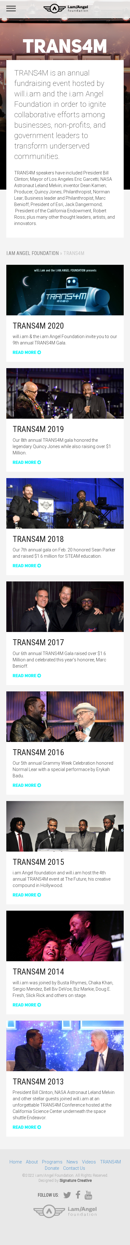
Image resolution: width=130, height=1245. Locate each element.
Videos (89, 1161)
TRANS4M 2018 (38, 539)
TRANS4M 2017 (38, 642)
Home (15, 1161)
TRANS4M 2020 (38, 326)
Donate (52, 1168)
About (32, 1161)
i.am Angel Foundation (32, 253)
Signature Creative (76, 1180)
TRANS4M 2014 (38, 971)
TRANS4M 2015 (38, 862)
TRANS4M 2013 (38, 1081)
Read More (25, 352)
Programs (52, 1161)
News (72, 1161)
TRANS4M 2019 (38, 429)
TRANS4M (110, 1161)
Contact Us (74, 1168)
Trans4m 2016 (38, 752)
